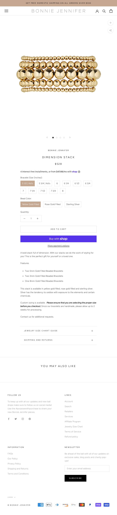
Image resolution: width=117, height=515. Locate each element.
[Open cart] (111, 11)
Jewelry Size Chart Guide (41, 331)
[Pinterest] (30, 419)
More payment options (58, 245)
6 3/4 (87, 183)
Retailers (69, 411)
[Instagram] (23, 419)
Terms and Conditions (18, 473)
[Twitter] (16, 419)
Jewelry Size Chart (74, 426)
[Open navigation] (6, 11)
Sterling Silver (73, 204)
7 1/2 (43, 191)
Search (68, 406)
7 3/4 (53, 191)
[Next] (69, 137)
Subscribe (75, 478)
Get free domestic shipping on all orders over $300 (58, 3)
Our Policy (13, 458)
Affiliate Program (73, 421)
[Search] (104, 11)
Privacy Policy (14, 463)
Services (69, 416)
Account (69, 401)
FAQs (10, 453)
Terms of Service (73, 431)
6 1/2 (77, 183)
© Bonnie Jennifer (19, 505)
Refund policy (71, 436)
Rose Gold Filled (52, 204)
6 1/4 (66, 183)
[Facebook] (9, 419)
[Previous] (47, 137)
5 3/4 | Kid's (44, 183)
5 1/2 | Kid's (27, 183)
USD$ (10, 497)
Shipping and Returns (38, 340)
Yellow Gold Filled (30, 204)
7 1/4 (32, 191)
